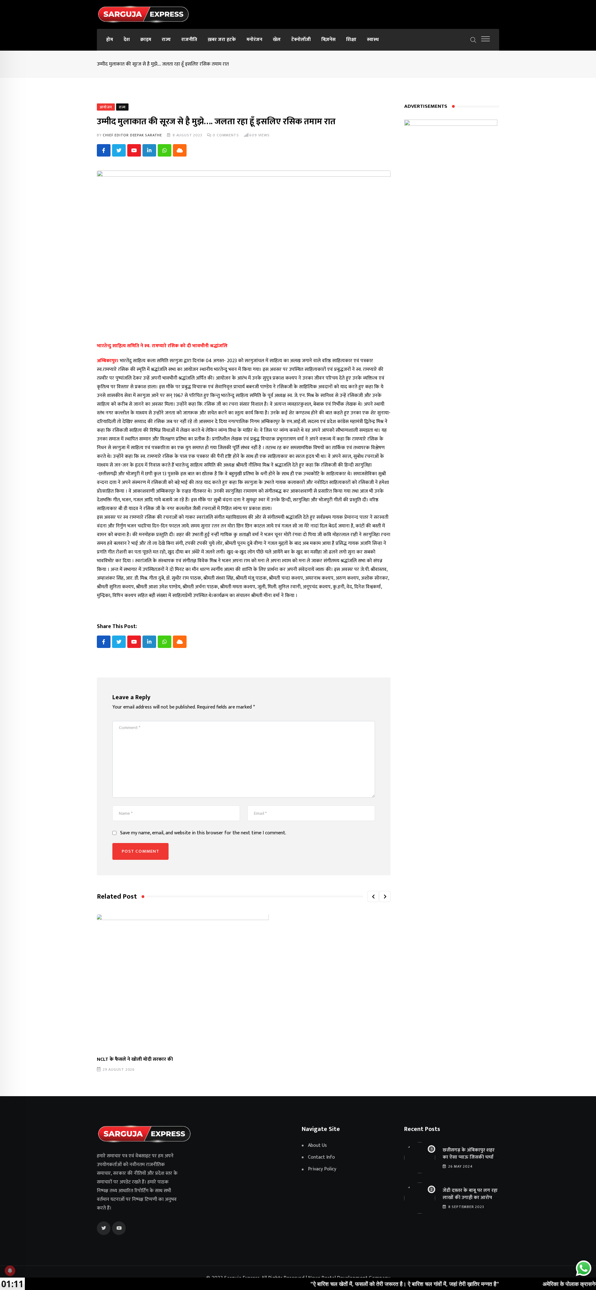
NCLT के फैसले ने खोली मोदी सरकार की (135, 1059)
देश (127, 39)
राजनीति (189, 39)
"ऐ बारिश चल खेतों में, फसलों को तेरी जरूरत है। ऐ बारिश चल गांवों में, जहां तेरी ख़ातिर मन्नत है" (367, 1284)
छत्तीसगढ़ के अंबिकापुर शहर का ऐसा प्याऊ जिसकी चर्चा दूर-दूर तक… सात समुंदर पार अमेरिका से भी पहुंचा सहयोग (469, 1160)
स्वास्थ (373, 39)
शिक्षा (351, 39)
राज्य (166, 39)
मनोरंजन (254, 39)
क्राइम (145, 39)
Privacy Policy (322, 1169)
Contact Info (321, 1157)
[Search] (473, 39)
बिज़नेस (328, 39)
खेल (277, 39)
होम (109, 39)
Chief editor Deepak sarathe (132, 135)
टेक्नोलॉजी (301, 39)
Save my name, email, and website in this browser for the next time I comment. (203, 833)
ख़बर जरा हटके (222, 39)
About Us (317, 1145)
